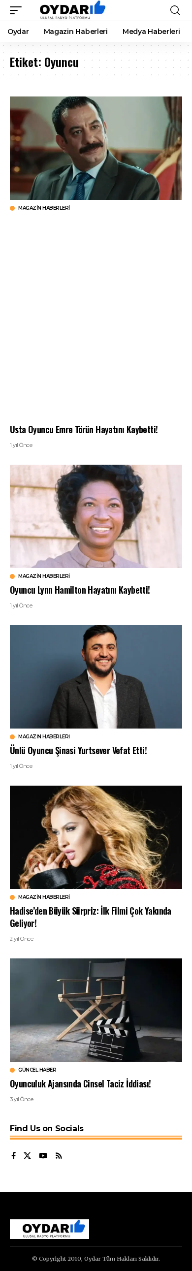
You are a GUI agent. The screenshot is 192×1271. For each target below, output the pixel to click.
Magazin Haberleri (44, 208)
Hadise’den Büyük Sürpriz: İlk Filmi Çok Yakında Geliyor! (90, 916)
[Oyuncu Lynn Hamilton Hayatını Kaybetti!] (96, 516)
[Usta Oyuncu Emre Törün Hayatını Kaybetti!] (96, 148)
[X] (27, 1156)
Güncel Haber (37, 1070)
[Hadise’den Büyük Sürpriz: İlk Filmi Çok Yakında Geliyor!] (96, 837)
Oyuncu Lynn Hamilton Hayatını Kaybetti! (80, 589)
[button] (18, 10)
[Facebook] (13, 1156)
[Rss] (59, 1156)
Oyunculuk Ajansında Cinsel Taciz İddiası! (80, 1083)
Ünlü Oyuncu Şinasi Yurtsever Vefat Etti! (78, 750)
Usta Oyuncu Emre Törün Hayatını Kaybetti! (84, 429)
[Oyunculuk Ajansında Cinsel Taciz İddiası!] (96, 1010)
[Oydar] (68, 10)
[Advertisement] (96, 317)
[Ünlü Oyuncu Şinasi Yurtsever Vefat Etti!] (96, 677)
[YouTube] (43, 1156)
